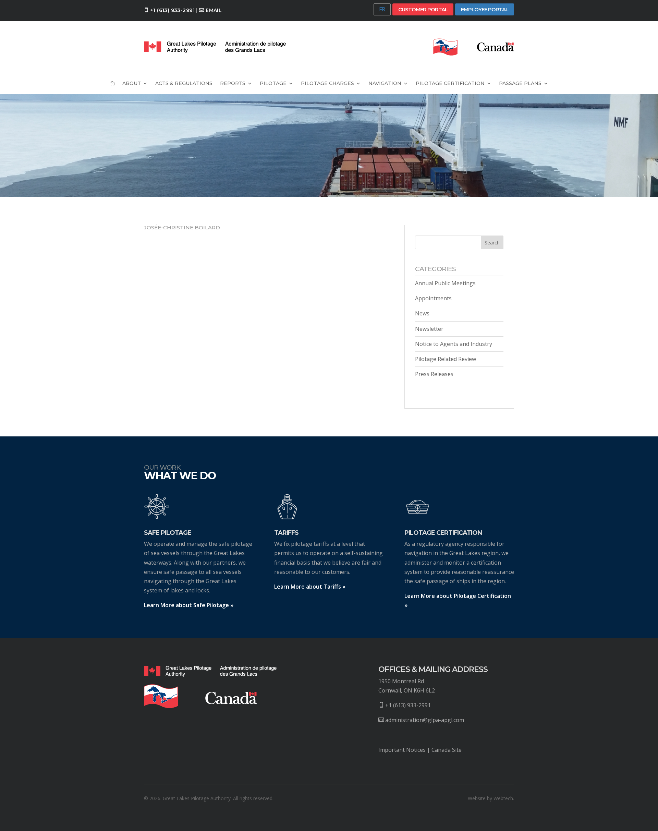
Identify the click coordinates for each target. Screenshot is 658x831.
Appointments (433, 298)
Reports (232, 83)
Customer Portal (423, 9)
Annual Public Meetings (445, 283)
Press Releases (434, 374)
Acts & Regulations (183, 83)
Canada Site (446, 750)
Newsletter (429, 329)
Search (492, 242)
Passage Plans (520, 83)
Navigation (384, 83)
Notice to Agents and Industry (453, 344)
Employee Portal (484, 9)
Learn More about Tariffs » (309, 586)
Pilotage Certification (450, 83)
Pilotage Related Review (445, 359)
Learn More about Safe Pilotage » (188, 605)
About (131, 83)
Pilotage (273, 83)
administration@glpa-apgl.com (424, 720)
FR (382, 9)
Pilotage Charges (327, 83)
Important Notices (402, 750)
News (422, 313)
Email (214, 10)
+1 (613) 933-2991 (172, 10)
